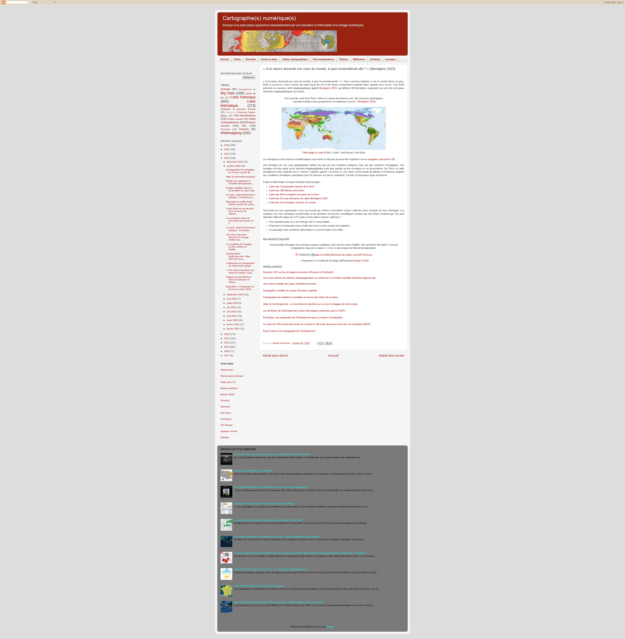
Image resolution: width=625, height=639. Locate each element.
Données (251, 59)
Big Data (228, 93)
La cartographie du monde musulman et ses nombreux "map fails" (268, 520)
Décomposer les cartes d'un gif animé (253, 470)
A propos (390, 59)
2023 (227, 158)
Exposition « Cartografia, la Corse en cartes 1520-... (240, 287)
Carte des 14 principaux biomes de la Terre (291, 186)
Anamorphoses (245, 89)
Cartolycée (226, 419)
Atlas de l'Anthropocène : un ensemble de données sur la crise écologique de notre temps (310, 304)
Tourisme (225, 129)
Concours (230, 112)
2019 (227, 347)
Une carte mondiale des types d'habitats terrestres (289, 283)
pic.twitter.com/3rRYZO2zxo (357, 255)
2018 (227, 351)
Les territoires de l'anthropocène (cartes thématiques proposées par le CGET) (304, 310)
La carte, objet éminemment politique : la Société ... (240, 228)
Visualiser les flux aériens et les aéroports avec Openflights (264, 503)
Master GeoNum (229, 388)
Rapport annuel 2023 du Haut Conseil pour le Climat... (238, 279)
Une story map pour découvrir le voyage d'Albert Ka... (237, 237)
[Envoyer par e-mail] (318, 343)
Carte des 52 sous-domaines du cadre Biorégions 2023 (298, 198)
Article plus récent (275, 355)
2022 (227, 334)
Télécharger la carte (312, 152)
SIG (244, 125)
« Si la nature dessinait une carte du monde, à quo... (240, 271)
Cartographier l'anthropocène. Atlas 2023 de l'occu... (238, 256)
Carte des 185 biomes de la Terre (286, 190)
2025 (227, 149)
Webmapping (231, 133)
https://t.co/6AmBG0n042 (327, 255)
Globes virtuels (235, 119)
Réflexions (359, 59)
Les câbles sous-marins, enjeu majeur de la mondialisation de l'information (272, 454)
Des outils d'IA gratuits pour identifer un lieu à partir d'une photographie (270, 487)
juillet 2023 (232, 303)
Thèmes (343, 59)
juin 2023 (232, 307)
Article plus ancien (391, 355)
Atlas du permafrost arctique (240, 177)
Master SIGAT (228, 394)
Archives (375, 59)
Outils (237, 59)
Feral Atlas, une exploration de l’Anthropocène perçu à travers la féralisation (303, 317)
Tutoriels (244, 129)
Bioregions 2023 (328, 88)
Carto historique (243, 97)
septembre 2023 (235, 294)
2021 (227, 338)
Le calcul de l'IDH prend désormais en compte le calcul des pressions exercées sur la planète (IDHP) (316, 324)
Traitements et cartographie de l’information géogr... (240, 264)
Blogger (330, 627)
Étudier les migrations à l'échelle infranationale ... (240, 182)
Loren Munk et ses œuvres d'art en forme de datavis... (240, 211)
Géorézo (225, 400)
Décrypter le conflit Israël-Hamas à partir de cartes (240, 203)
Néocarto (225, 406)
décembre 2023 (235, 162)
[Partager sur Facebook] (327, 343)
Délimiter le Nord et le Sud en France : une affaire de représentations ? (270, 569)
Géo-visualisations (323, 59)
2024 (227, 154)
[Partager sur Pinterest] (331, 343)
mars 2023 (232, 320)
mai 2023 (232, 311)
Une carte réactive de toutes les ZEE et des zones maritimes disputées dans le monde (278, 602)
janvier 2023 (233, 328)
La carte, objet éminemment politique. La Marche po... (240, 196)
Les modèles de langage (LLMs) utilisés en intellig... (238, 247)
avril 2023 (232, 316)
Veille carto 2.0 (228, 382)
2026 (227, 145)
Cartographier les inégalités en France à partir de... (240, 171)
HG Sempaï (227, 425)
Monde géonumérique (232, 376)
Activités (225, 89)
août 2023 (232, 299)
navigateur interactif (377, 159)
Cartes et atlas (269, 59)
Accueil (224, 59)
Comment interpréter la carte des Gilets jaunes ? (259, 586)
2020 (227, 342)
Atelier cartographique (295, 59)
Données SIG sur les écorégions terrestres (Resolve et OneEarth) (298, 272)
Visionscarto (227, 370)
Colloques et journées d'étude (238, 109)
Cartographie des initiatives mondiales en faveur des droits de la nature (300, 297)
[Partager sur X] (324, 343)
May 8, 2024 (362, 260)
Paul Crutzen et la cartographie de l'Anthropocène (289, 331)
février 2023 (233, 324)
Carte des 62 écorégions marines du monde (292, 202)
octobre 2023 (234, 166)
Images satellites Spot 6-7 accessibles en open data (240, 189)
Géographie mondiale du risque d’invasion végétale (290, 290)
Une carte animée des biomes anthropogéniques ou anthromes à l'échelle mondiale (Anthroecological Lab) (319, 278)
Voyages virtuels (229, 431)
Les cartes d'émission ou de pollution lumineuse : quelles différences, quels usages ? (277, 536)
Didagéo (225, 437)
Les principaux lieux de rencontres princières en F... (240, 221)
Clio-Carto (226, 413)
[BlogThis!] (321, 343)
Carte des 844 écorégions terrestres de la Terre (294, 194)
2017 (227, 355)
